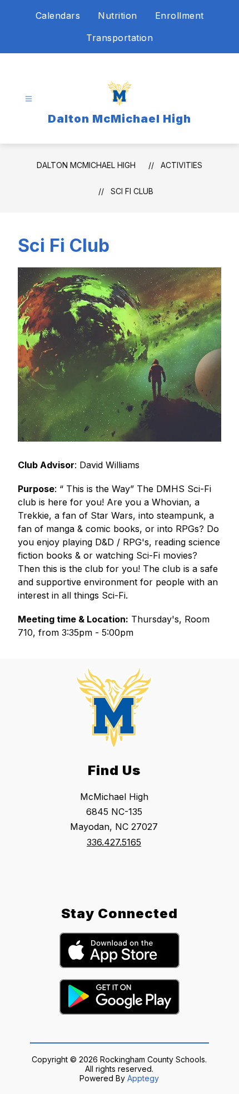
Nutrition (117, 15)
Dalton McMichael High (86, 165)
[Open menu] (28, 99)
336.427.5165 (114, 842)
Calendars (58, 15)
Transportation (119, 37)
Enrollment (179, 15)
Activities (181, 165)
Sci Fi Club (132, 191)
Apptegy (143, 1078)
